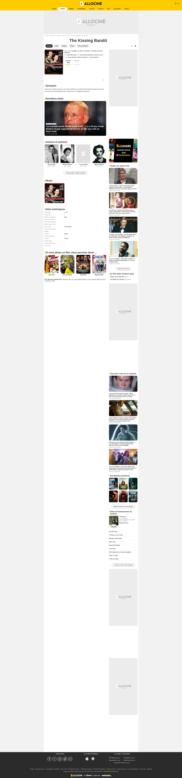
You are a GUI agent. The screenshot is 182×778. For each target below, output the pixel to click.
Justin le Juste (113, 555)
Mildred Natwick (99, 164)
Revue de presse (111, 769)
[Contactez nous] (70, 759)
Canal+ (127, 9)
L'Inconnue (112, 548)
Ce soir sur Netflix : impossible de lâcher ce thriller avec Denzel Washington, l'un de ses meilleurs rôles (122, 260)
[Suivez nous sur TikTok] (65, 759)
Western (67, 52)
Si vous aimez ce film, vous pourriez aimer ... (71, 252)
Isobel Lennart (98, 55)
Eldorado (83, 275)
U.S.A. (66, 212)
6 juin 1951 (67, 51)
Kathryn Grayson (82, 57)
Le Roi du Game (113, 559)
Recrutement (49, 769)
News (54, 9)
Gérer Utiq (142, 769)
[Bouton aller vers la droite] (135, 46)
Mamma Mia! (99, 275)
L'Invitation (122, 516)
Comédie (87, 51)
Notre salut (112, 542)
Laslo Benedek (71, 55)
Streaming (81, 9)
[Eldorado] (83, 264)
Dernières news (54, 98)
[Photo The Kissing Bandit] (54, 193)
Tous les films (58, 35)
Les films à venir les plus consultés (123, 565)
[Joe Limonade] (67, 264)
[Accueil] (91, 3)
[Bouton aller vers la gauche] (132, 46)
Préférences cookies (86, 769)
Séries (71, 9)
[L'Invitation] (113, 522)
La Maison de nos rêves (116, 535)
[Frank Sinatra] (52, 153)
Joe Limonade (67, 275)
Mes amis (77, 60)
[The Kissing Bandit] (54, 62)
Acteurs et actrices (56, 142)
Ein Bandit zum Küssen (120, 279)
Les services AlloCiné (132, 769)
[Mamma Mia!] (99, 264)
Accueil (47, 35)
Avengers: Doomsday (115, 538)
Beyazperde (112, 760)
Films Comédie (66, 35)
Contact (32, 769)
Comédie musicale (97, 51)
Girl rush (52, 275)
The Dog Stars (113, 531)
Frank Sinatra (72, 57)
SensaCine (127, 758)
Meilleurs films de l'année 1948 (72, 279)
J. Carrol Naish (93, 57)
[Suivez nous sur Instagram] (60, 759)
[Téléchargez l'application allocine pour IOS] (88, 758)
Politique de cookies (74, 769)
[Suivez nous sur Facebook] (49, 759)
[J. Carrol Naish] (83, 153)
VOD (108, 9)
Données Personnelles (99, 769)
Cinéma (62, 9)
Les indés (117, 9)
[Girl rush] (52, 264)
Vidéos (100, 9)
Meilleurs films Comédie (89, 279)
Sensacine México (120, 762)
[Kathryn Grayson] (67, 153)
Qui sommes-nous (40, 769)
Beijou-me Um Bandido (119, 276)
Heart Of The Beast (114, 545)
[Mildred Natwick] (99, 153)
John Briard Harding (86, 55)
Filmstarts (112, 758)
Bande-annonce (123, 523)
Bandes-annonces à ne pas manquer (123, 506)
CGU (62, 769)
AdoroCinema (128, 760)
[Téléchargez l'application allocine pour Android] (94, 758)
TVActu (92, 9)
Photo (49, 180)
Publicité (57, 769)
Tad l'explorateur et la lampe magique (120, 552)
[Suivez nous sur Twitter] (54, 759)
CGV (66, 769)
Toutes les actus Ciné (123, 268)
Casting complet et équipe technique (75, 173)
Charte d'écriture (121, 769)
